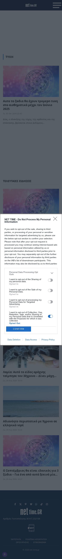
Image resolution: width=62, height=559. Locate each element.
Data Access (31, 339)
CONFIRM (18, 329)
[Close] (56, 220)
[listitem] (31, 273)
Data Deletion (14, 339)
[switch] (50, 280)
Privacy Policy (48, 339)
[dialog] (31, 279)
